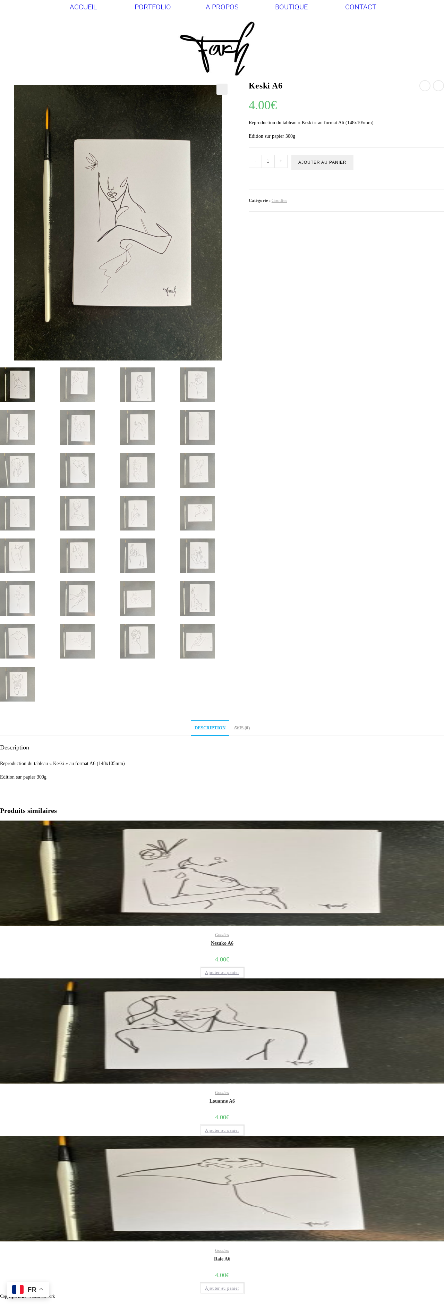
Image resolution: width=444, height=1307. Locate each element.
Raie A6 (222, 1259)
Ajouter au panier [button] (222, 972)
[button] (222, 89)
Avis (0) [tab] (242, 727)
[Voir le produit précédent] (424, 85)
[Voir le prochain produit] (438, 85)
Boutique (291, 7)
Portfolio (153, 7)
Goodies (279, 200)
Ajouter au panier (322, 162)
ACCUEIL (83, 7)
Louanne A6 (222, 1101)
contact (360, 7)
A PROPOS (222, 7)
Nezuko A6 (222, 943)
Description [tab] (210, 727)
